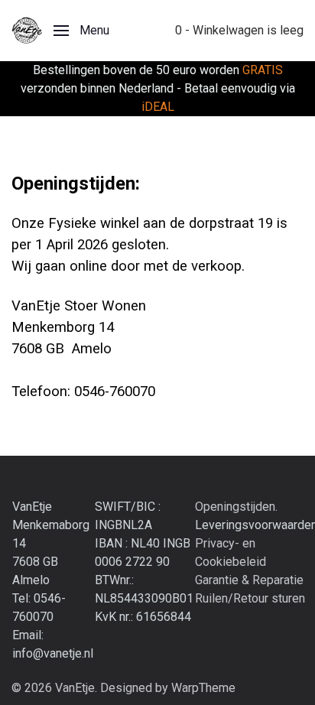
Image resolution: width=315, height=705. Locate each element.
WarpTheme (203, 688)
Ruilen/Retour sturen (250, 598)
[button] (81, 30)
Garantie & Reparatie (249, 580)
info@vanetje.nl (52, 653)
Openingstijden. (236, 506)
